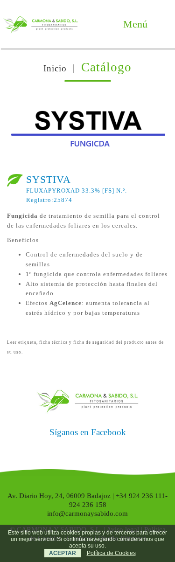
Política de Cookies (111, 553)
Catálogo (106, 67)
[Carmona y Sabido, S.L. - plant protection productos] (40, 24)
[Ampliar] (152, 114)
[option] (87, 131)
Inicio (55, 68)
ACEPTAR (62, 553)
